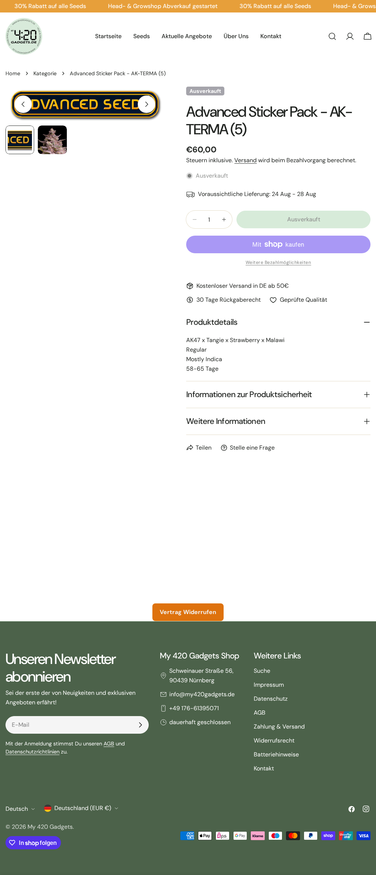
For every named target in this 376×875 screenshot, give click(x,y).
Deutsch (17, 809)
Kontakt (264, 768)
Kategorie (45, 73)
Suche (262, 671)
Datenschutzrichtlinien (32, 751)
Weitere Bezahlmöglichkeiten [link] (278, 262)
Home (13, 73)
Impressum (269, 685)
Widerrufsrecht (274, 740)
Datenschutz (271, 698)
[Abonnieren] (140, 725)
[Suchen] (332, 36)
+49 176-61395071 (194, 708)
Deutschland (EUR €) (82, 808)
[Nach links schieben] (23, 104)
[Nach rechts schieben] (146, 104)
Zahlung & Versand (279, 726)
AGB (109, 743)
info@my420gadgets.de (202, 694)
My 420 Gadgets (50, 827)
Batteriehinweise (276, 754)
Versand (245, 160)
